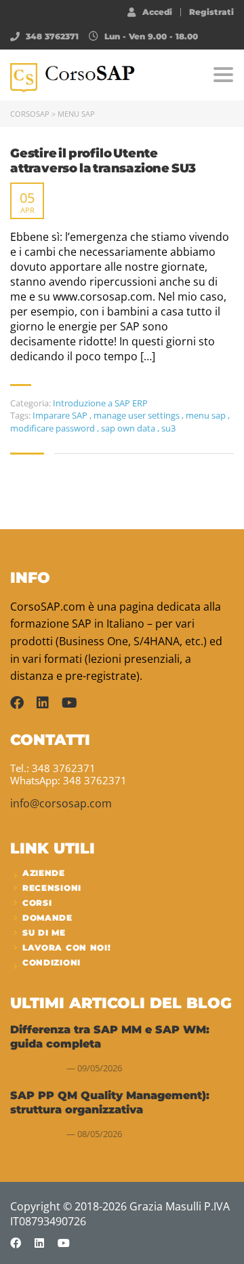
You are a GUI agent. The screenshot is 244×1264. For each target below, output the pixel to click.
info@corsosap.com (61, 803)
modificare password (53, 428)
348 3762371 (52, 36)
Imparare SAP (61, 415)
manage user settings (138, 415)
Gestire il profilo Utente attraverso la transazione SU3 (103, 161)
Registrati (211, 12)
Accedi (157, 11)
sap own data (129, 428)
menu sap (207, 415)
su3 (168, 428)
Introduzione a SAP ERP (100, 403)
